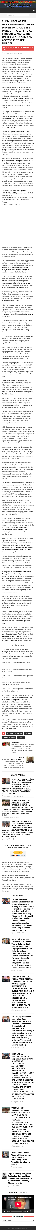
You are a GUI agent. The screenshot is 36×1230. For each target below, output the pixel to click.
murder (28, 733)
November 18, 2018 (10, 53)
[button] (33, 10)
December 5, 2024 (10, 796)
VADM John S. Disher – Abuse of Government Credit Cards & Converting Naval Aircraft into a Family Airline (21, 1158)
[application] (18, 1204)
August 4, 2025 (18, 1102)
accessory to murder (14, 733)
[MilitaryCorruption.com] (18, 7)
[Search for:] (18, 15)
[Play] (5, 1211)
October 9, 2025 (18, 1048)
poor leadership (9, 737)
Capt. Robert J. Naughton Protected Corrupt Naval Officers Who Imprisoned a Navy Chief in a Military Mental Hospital (20, 1178)
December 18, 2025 (19, 1010)
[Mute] (28, 1211)
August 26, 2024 (18, 1146)
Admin (22, 53)
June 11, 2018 (17, 1167)
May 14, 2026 (17, 970)
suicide (20, 737)
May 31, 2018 (14, 1186)
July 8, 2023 (7, 839)
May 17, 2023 (8, 817)
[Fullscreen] (31, 1211)
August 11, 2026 (18, 933)
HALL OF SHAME (18, 895)
